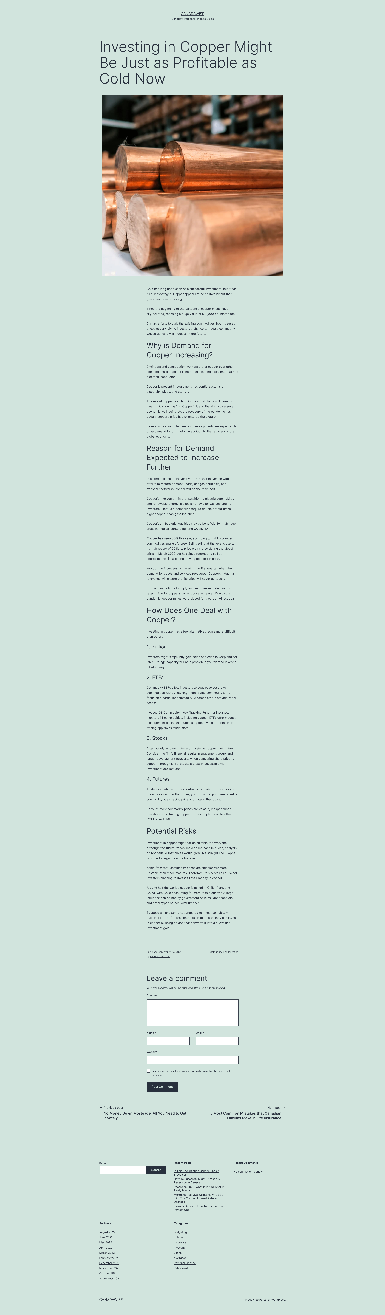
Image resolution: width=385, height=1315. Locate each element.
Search (103, 1163)
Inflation (179, 1237)
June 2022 (106, 1237)
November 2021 (109, 1268)
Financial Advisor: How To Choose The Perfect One (198, 1208)
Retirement (181, 1268)
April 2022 (105, 1247)
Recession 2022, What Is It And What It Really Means (199, 1188)
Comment (154, 995)
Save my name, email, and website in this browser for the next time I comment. (191, 1073)
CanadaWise (192, 14)
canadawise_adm (160, 956)
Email (199, 1032)
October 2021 (108, 1273)
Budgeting (180, 1232)
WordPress (278, 1299)
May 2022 (105, 1242)
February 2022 (108, 1257)
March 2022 (107, 1252)
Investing (233, 951)
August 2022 (107, 1232)
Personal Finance (185, 1263)
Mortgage (180, 1257)
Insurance (180, 1242)
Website (152, 1052)
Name (151, 1032)
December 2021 (109, 1263)
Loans (178, 1252)
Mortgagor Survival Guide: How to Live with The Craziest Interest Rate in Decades (198, 1198)
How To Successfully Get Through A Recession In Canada (197, 1180)
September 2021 (109, 1278)
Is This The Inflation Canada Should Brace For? (196, 1172)
